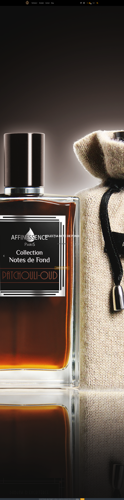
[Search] (97, 3)
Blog (52, 3)
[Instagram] (84, 3)
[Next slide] (120, 256)
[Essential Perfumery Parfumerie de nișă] (27, 3)
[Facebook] (81, 3)
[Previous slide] (4, 256)
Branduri (41, 3)
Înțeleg (82, 499)
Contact (47, 3)
